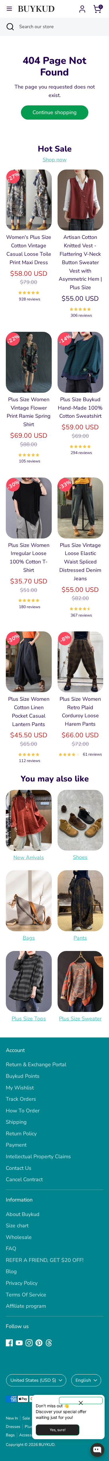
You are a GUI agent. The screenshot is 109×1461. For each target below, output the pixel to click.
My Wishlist (20, 1087)
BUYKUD (47, 1444)
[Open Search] (9, 27)
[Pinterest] (38, 1342)
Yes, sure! (57, 1430)
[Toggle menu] (9, 9)
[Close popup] (80, 1400)
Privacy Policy (21, 1283)
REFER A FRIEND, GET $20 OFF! (44, 1260)
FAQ (11, 1248)
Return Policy (21, 1133)
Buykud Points (23, 1076)
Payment (16, 1144)
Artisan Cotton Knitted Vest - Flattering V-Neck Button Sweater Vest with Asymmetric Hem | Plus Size (80, 262)
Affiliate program (26, 1306)
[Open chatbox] (97, 1450)
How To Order (23, 1110)
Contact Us (18, 1168)
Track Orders (21, 1099)
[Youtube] (19, 1342)
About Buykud (23, 1214)
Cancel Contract (24, 1179)
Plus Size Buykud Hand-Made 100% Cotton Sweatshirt (80, 408)
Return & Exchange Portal (36, 1064)
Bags (29, 937)
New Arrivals (28, 857)
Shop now (55, 159)
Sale (26, 1418)
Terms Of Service (26, 1294)
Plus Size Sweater (80, 1018)
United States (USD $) (33, 1380)
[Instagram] (29, 1342)
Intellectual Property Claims (38, 1156)
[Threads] (48, 1342)
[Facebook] (9, 1342)
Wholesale (19, 1237)
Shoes (80, 857)
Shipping (16, 1121)
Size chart (17, 1225)
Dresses (13, 1426)
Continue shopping (55, 112)
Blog (11, 1271)
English (83, 1380)
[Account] (82, 7)
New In (12, 1418)
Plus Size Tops (29, 1018)
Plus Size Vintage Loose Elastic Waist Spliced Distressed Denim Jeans (80, 562)
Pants (80, 937)
